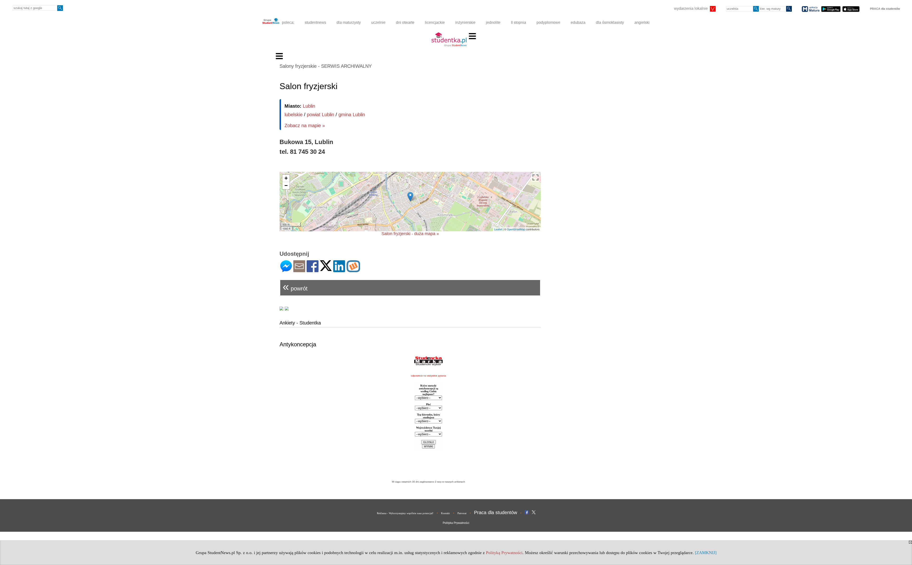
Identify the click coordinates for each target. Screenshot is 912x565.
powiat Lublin (320, 114)
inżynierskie (465, 22)
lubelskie (294, 114)
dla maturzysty (349, 22)
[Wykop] (353, 270)
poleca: (287, 22)
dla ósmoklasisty (610, 22)
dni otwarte (405, 22)
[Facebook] (312, 270)
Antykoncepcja (298, 344)
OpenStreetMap (516, 229)
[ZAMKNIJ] (706, 552)
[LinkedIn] (339, 270)
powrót (295, 286)
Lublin (309, 106)
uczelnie (378, 22)
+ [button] (286, 178)
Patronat (461, 513)
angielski (642, 22)
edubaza (578, 22)
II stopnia (518, 22)
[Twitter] (326, 269)
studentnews (315, 22)
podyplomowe (548, 22)
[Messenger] (286, 270)
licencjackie (435, 22)
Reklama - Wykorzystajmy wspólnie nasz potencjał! (405, 513)
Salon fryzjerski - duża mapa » (410, 233)
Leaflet (498, 229)
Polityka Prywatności (456, 523)
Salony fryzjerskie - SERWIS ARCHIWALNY (326, 66)
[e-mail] (299, 270)
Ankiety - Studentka (300, 322)
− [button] (286, 185)
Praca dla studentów (495, 512)
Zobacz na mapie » (305, 125)
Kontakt (445, 513)
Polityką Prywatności (504, 552)
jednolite (493, 22)
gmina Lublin (351, 114)
